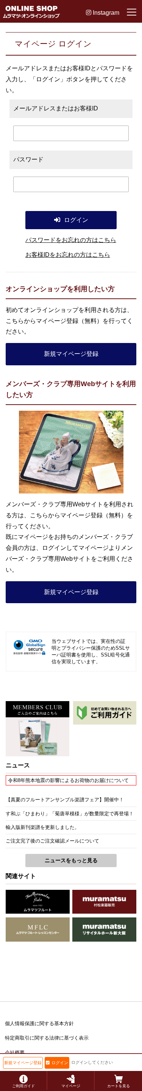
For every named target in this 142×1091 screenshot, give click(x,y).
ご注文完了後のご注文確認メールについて (52, 841)
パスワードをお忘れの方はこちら (70, 240)
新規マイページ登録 (71, 354)
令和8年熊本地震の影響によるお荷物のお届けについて (68, 780)
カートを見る (118, 1086)
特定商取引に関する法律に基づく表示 (47, 1038)
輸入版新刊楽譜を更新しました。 (43, 827)
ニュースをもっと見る (71, 860)
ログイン (59, 1062)
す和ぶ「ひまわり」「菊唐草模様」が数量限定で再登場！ (70, 813)
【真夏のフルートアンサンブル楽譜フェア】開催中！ (65, 799)
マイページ (70, 1086)
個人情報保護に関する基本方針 (39, 1023)
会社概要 (15, 1052)
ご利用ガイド (23, 1086)
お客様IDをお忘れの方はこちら (67, 254)
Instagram (105, 12)
